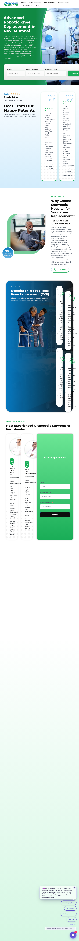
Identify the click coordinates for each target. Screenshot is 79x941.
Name (9, 69)
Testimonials (27, 5)
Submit (55, 515)
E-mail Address (51, 69)
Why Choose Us (35, 3)
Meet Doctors (63, 3)
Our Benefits (49, 3)
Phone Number (32, 69)
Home (23, 3)
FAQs (37, 5)
